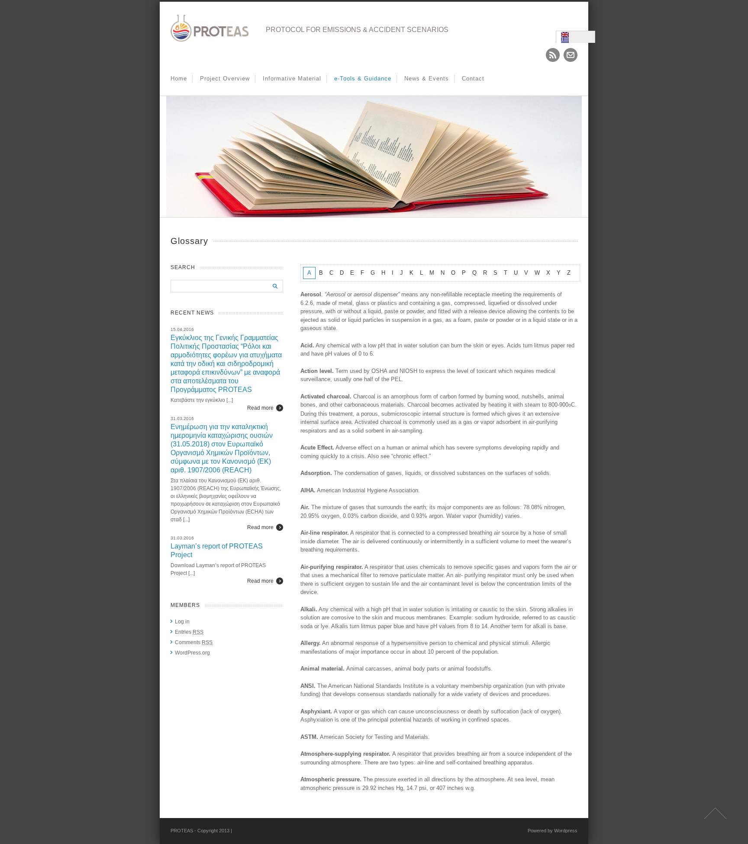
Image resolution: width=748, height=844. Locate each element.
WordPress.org (192, 653)
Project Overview (225, 78)
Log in (182, 622)
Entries (189, 632)
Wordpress (565, 830)
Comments (194, 642)
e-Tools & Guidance (362, 78)
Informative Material (292, 78)
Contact (473, 78)
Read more (260, 408)
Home (179, 78)
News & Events (426, 78)
